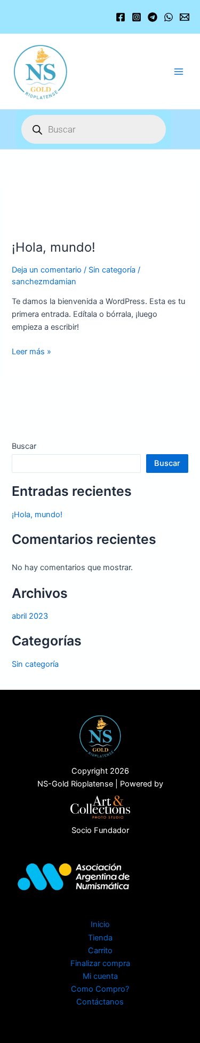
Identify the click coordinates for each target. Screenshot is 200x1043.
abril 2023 (30, 616)
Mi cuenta (100, 976)
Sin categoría (112, 270)
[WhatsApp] (168, 17)
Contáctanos (100, 1002)
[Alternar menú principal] (178, 71)
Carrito (100, 950)
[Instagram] (136, 17)
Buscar (24, 446)
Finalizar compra (100, 963)
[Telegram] (152, 17)
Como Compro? (100, 989)
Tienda (100, 938)
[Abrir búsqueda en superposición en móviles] (93, 129)
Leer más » (31, 350)
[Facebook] (120, 17)
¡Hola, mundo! (53, 247)
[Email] (184, 17)
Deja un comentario (47, 270)
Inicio (100, 924)
